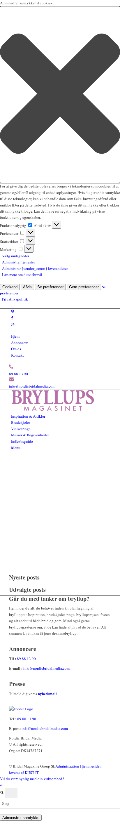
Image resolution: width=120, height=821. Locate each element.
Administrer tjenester (18, 262)
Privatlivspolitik (15, 299)
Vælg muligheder (15, 255)
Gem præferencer (84, 287)
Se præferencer (50, 287)
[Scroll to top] (1, 785)
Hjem (15, 336)
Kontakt (17, 355)
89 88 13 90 (18, 373)
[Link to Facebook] (12, 317)
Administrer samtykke (20, 817)
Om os (16, 348)
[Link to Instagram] (12, 324)
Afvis (27, 287)
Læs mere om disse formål (22, 274)
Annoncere (19, 342)
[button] (60, 94)
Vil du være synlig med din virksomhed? (32, 778)
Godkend (9, 287)
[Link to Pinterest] (12, 311)
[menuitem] (61, 336)
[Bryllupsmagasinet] (52, 409)
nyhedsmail (47, 693)
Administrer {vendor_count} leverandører (35, 268)
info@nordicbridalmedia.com (32, 386)
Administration (67, 766)
